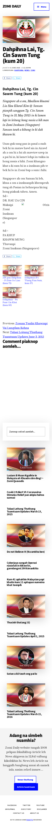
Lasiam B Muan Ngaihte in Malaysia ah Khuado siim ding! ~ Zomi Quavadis (25, 478)
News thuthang (25, 779)
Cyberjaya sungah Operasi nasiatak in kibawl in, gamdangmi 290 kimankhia (22, 565)
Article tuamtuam (26, 786)
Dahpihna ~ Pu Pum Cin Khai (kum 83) (10, 302)
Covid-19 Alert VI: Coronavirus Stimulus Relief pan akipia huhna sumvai (25, 494)
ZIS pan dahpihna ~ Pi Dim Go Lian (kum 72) (12, 280)
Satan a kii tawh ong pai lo (22, 673)
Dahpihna (18, 70)
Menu (43, 6)
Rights (29, 820)
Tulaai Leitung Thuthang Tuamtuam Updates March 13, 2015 (24, 511)
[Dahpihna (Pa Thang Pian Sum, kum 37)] (34, 270)
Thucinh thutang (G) (18, 622)
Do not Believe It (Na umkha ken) (26, 551)
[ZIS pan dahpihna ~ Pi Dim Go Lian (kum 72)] (12, 270)
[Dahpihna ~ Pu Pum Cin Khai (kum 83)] (12, 292)
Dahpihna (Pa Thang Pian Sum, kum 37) (33, 280)
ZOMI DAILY (12, 6)
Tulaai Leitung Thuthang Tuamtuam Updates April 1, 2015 (25, 635)
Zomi (33, 70)
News (27, 70)
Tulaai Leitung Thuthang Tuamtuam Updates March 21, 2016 (24, 714)
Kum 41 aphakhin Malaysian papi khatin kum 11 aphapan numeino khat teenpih (26, 582)
